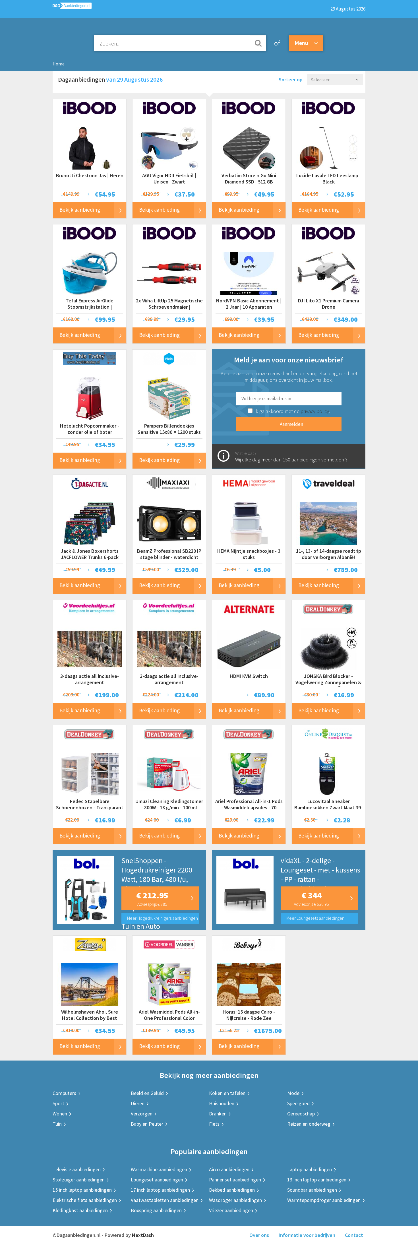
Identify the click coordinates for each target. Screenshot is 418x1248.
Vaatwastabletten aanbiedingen (164, 1200)
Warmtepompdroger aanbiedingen (324, 1200)
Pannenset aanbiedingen (235, 1179)
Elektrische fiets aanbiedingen (85, 1200)
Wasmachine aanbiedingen (159, 1169)
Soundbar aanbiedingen (312, 1190)
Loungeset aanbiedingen (157, 1179)
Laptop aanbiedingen (309, 1169)
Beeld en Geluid (147, 1093)
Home (59, 64)
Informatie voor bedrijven (307, 1235)
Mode (293, 1093)
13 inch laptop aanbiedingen (316, 1179)
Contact (354, 1235)
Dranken (218, 1113)
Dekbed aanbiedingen (232, 1190)
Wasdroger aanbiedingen (235, 1200)
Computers (64, 1093)
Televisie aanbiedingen (77, 1169)
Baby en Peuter (147, 1124)
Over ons (259, 1235)
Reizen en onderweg (308, 1124)
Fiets (214, 1124)
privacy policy (315, 411)
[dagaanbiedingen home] (72, 7)
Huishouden (221, 1103)
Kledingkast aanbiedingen (80, 1210)
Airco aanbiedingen (229, 1169)
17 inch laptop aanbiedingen (160, 1190)
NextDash (143, 1235)
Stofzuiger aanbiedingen (79, 1179)
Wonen (60, 1113)
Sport (58, 1103)
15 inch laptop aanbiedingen (82, 1190)
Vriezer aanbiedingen (231, 1210)
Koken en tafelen (227, 1093)
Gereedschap (301, 1113)
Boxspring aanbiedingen (156, 1210)
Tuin (57, 1124)
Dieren (137, 1103)
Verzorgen (141, 1113)
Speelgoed (298, 1103)
